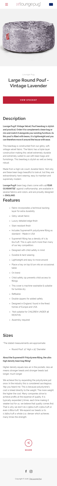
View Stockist (28, 100)
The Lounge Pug (35, 479)
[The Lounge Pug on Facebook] (26, 471)
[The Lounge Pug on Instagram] (31, 471)
